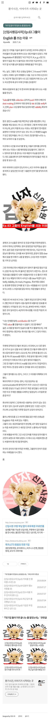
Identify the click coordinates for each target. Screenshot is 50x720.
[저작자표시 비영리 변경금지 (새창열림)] (31, 564)
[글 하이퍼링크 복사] (30, 38)
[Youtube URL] (36, 2)
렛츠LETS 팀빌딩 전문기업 (17, 544)
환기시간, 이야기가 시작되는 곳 (25, 8)
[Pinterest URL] (44, 2)
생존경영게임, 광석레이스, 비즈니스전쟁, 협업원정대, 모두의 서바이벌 (24, 549)
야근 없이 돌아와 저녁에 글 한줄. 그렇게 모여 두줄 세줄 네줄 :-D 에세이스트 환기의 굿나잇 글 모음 (20, 686)
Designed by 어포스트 (9, 716)
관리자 (20, 716)
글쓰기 (27, 716)
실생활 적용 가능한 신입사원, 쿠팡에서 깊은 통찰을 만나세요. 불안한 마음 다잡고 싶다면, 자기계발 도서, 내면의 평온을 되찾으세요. (24, 531)
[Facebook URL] (40, 2)
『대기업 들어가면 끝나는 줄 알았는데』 (15, 574)
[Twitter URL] (33, 2)
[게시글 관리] (14, 564)
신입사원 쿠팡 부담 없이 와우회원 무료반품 (24, 526)
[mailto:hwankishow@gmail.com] (47, 2)
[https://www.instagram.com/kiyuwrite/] (29, 2)
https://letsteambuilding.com (16, 541)
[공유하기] (11, 564)
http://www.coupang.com (14, 522)
